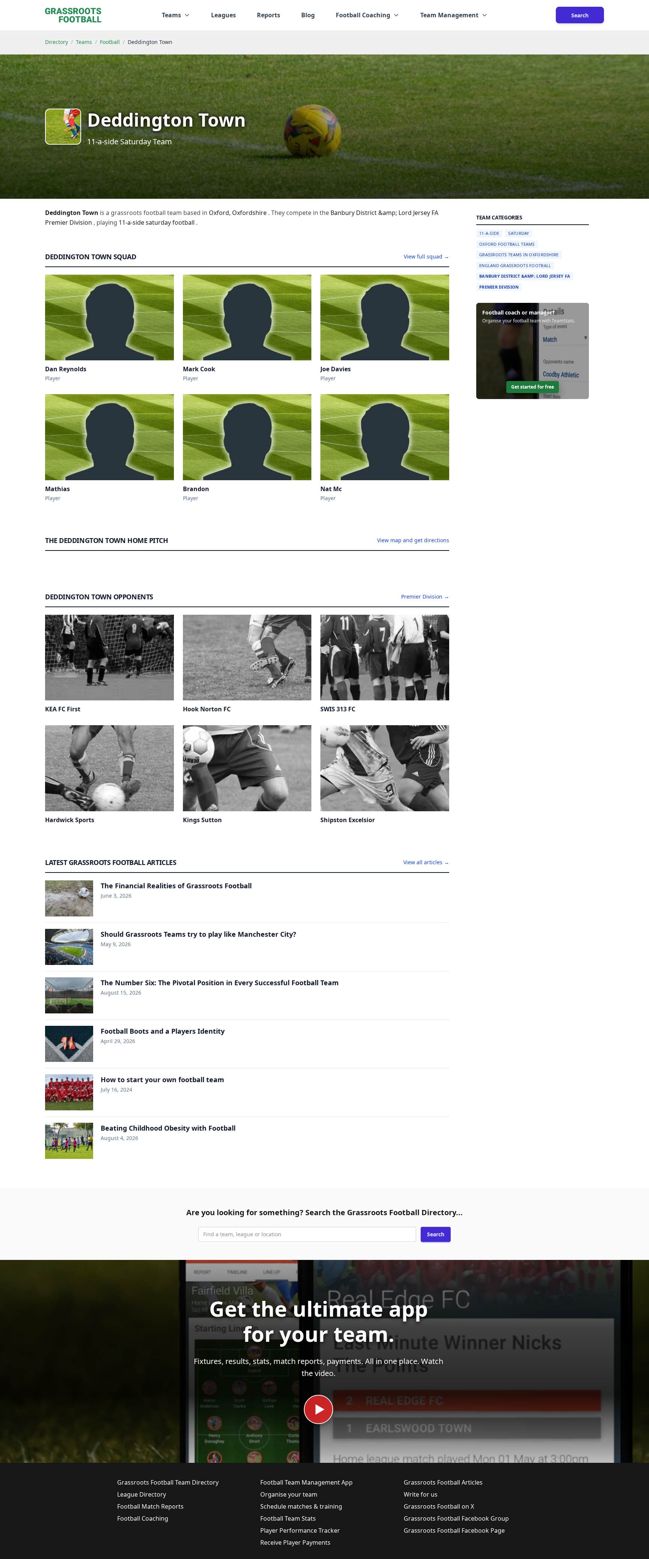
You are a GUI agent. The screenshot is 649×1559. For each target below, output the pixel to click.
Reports (268, 15)
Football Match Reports (150, 1506)
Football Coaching (142, 1518)
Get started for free (532, 387)
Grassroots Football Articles (443, 1482)
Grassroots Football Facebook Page (454, 1530)
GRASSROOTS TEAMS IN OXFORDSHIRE (519, 254)
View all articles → (426, 862)
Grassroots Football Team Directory (168, 1482)
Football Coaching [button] (363, 15)
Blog (308, 15)
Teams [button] (171, 15)
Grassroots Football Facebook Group (456, 1518)
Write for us (421, 1494)
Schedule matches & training (301, 1506)
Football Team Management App (306, 1482)
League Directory (141, 1494)
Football (110, 41)
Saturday (518, 233)
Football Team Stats (288, 1518)
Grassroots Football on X (439, 1506)
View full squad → (426, 256)
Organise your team (288, 1494)
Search (580, 15)
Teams (84, 41)
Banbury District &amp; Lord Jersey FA (524, 276)
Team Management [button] (449, 15)
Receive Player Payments (295, 1542)
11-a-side (132, 222)
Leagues (223, 15)
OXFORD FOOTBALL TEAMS (507, 244)
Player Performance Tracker (300, 1530)
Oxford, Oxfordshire (238, 213)
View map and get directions (413, 540)
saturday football (171, 222)
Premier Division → (425, 596)
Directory (56, 41)
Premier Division (499, 287)
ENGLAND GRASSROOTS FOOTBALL (515, 265)
